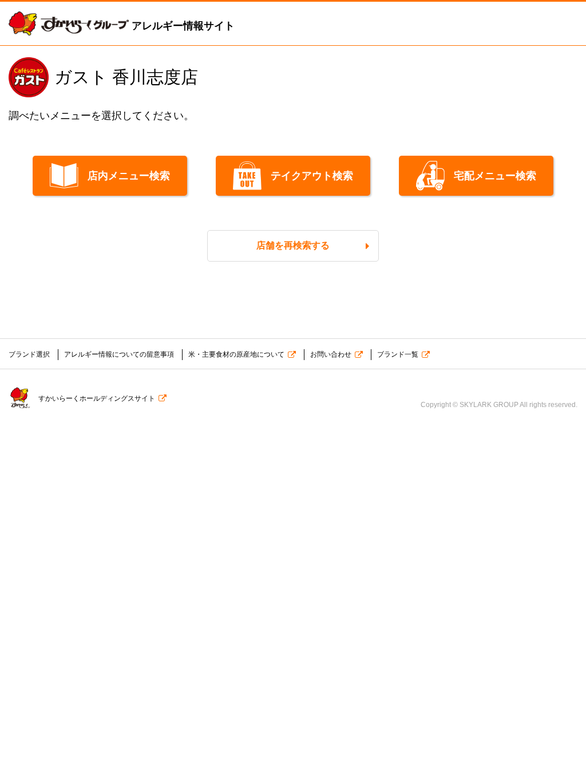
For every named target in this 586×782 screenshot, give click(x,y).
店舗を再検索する (293, 245)
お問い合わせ (330, 354)
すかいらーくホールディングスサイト (96, 398)
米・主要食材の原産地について (236, 354)
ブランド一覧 (397, 354)
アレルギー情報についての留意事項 (119, 354)
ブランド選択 (29, 354)
